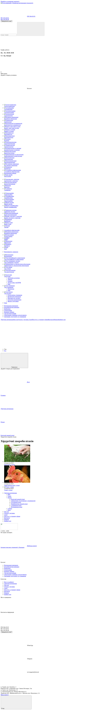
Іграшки (10, 281)
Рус (5, 350)
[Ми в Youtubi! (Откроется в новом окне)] (40, 333)
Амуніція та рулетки (14, 278)
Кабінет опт (62, 319)
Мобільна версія (32, 546)
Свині (9, 496)
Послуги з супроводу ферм (40, 319)
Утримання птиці (16, 505)
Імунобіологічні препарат (11, 307)
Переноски (11, 289)
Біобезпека (7, 309)
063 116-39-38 (5, 19)
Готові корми (8, 310)
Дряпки (10, 279)
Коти (9, 510)
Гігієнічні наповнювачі (14, 299)
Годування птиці (16, 502)
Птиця (9, 497)
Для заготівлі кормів (10, 313)
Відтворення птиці (16, 507)
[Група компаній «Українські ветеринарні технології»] (9, 529)
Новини (56, 319)
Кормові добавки (9, 312)
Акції (30, 319)
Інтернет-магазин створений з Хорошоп (12, 547)
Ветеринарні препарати (11, 306)
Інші (9, 284)
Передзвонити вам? (6, 21)
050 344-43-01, (31, 16)
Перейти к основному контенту (10, 1)
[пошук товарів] (30, 29)
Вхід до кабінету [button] (9, 582)
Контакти (51, 319)
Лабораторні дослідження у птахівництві (23, 501)
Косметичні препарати (14, 296)
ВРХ (9, 494)
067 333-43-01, (5, 18)
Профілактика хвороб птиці (19, 504)
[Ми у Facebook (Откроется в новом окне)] (14, 333)
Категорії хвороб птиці (18, 499)
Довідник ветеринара (7, 319)
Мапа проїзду (5, 694)
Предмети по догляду (14, 298)
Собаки (10, 508)
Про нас (15, 319)
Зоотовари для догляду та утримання (15, 316)
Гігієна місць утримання (15, 295)
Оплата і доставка (23, 319)
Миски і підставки (13, 301)
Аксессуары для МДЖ (14, 282)
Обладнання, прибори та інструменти (15, 315)
